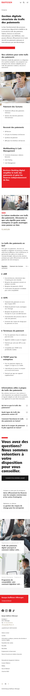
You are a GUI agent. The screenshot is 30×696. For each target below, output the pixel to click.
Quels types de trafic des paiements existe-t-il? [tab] (11, 413)
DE (2, 684)
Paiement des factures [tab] (16, 266)
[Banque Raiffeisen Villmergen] (6, 2)
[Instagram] (6, 610)
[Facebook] (3, 610)
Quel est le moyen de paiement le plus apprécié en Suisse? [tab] (13, 427)
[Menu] (27, 2)
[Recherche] (23, 2)
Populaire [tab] (4, 266)
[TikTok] (13, 610)
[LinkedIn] (10, 610)
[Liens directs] (20, 2)
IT (8, 684)
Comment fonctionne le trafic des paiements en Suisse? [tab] (13, 420)
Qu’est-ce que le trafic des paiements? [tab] (12, 407)
